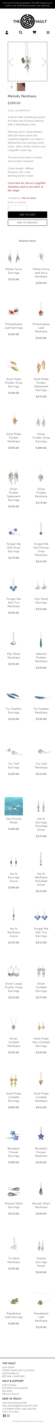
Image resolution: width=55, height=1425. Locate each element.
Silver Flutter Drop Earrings (41, 437)
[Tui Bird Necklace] (14, 1246)
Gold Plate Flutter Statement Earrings (41, 384)
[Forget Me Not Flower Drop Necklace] (41, 531)
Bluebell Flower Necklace (41, 1152)
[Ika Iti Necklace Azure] (14, 916)
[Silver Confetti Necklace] (14, 1026)
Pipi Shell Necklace (14, 655)
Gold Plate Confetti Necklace (41, 1097)
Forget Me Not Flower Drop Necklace (41, 549)
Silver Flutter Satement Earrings (13, 494)
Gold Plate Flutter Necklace (13, 437)
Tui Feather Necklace (41, 710)
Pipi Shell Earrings (41, 600)
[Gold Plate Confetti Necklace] (41, 1081)
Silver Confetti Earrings (41, 987)
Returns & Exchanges (15, 1388)
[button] (7, 33)
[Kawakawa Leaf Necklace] (41, 1301)
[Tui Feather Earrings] (14, 696)
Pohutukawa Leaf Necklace (41, 327)
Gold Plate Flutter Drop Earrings (13, 382)
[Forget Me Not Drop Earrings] (14, 531)
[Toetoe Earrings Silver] (41, 1246)
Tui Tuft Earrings (14, 765)
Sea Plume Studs (13, 820)
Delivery (7, 1391)
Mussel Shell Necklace (41, 1205)
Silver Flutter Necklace (41, 492)
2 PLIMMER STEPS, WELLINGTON (19, 1409)
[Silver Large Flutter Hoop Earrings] (14, 971)
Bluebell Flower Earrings (14, 1152)
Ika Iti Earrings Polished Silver (41, 824)
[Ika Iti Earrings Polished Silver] (41, 806)
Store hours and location (18, 1370)
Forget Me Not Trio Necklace (14, 602)
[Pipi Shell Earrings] (41, 586)
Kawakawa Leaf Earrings (14, 1315)
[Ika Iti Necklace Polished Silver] (41, 861)
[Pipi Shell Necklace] (14, 641)
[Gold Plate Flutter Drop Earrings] (14, 366)
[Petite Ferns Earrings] (14, 257)
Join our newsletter (14, 1403)
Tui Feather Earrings (14, 710)
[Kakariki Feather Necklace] (41, 641)
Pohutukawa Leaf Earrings (14, 326)
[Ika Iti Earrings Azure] (14, 861)
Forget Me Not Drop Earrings (14, 547)
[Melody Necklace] (27, 61)
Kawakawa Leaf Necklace (41, 1317)
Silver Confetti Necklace (13, 1042)
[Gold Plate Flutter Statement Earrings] (41, 366)
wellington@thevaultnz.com (20, 1406)
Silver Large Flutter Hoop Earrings (14, 987)
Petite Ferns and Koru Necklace (41, 272)
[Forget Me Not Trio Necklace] (14, 586)
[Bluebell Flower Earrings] (14, 1136)
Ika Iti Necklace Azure (13, 932)
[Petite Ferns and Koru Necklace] (41, 257)
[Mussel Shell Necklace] (41, 1191)
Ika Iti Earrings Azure (14, 877)
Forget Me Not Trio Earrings (41, 932)
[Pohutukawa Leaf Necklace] (41, 312)
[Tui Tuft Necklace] (41, 751)
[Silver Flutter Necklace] (41, 476)
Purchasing (9, 1385)
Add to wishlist (27, 222)
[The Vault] (27, 21)
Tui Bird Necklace (13, 1260)
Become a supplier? (13, 1376)
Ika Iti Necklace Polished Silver (41, 879)
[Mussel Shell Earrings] (14, 1191)
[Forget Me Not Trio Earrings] (41, 916)
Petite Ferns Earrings (13, 271)
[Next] (44, 62)
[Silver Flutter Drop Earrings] (41, 421)
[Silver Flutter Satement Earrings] (14, 476)
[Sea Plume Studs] (14, 806)
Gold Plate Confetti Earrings (13, 1097)
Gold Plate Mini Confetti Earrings (41, 1042)
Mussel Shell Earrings (14, 1205)
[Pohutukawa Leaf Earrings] (14, 312)
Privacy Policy (11, 1394)
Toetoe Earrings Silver (41, 1262)
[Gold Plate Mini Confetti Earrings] (41, 1026)
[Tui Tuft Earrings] (14, 751)
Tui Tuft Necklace (41, 765)
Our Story (8, 1367)
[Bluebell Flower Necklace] (41, 1136)
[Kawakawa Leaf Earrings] (14, 1301)
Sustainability (10, 1373)
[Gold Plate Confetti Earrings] (14, 1081)
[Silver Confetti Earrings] (41, 971)
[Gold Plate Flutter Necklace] (14, 421)
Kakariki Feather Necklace (41, 657)
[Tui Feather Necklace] (41, 696)
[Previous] (11, 62)
